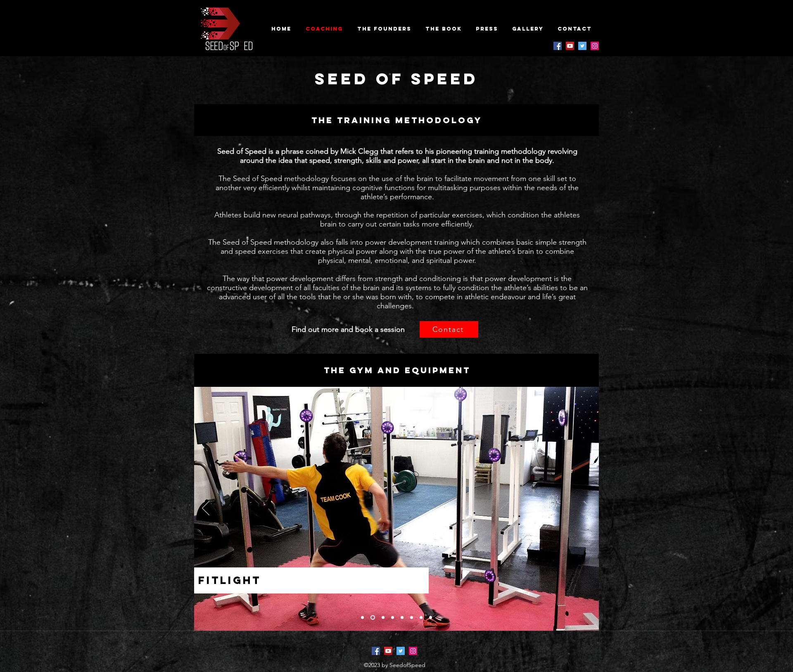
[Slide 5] (402, 617)
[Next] (587, 509)
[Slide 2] (371, 617)
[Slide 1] (362, 617)
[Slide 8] (430, 617)
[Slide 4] (392, 617)
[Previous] (205, 509)
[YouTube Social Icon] (570, 46)
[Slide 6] (411, 617)
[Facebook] (557, 46)
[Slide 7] (421, 617)
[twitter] (582, 46)
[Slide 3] (382, 617)
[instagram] (595, 46)
